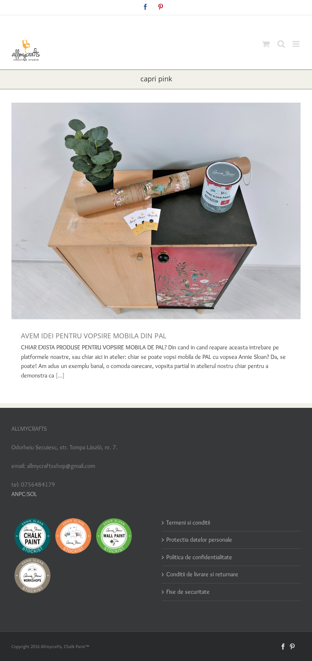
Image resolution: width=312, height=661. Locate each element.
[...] (60, 375)
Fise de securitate (188, 591)
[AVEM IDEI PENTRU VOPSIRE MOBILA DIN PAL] (156, 211)
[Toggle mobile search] (281, 44)
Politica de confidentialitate (199, 557)
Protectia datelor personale (199, 539)
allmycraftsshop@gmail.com (174, 23)
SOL (32, 494)
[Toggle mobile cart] (266, 44)
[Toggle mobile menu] (297, 44)
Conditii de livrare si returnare (202, 574)
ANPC (18, 494)
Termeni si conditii (188, 522)
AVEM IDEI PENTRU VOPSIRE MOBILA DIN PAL (93, 335)
